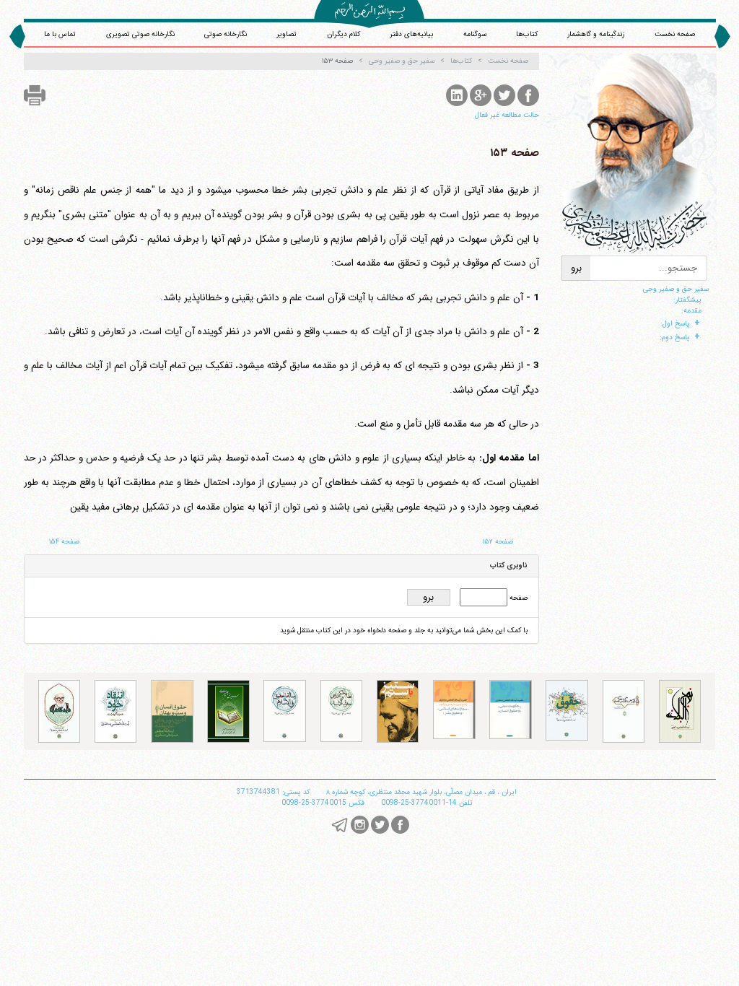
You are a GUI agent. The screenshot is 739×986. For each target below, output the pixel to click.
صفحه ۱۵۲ (498, 541)
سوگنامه (474, 34)
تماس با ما (60, 34)
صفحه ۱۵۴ (64, 541)
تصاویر (286, 34)
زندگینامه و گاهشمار (595, 34)
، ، (421, 792)
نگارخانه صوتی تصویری (140, 34)
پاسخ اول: (675, 323)
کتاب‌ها (527, 34)
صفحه (517, 598)
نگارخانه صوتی (225, 34)
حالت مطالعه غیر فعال (507, 115)
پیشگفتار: (687, 300)
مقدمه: (691, 310)
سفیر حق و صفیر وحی (676, 289)
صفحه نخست (675, 34)
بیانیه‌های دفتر (411, 34)
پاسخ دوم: (675, 337)
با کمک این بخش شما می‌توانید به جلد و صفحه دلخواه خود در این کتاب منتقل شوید (404, 630)
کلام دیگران (343, 34)
